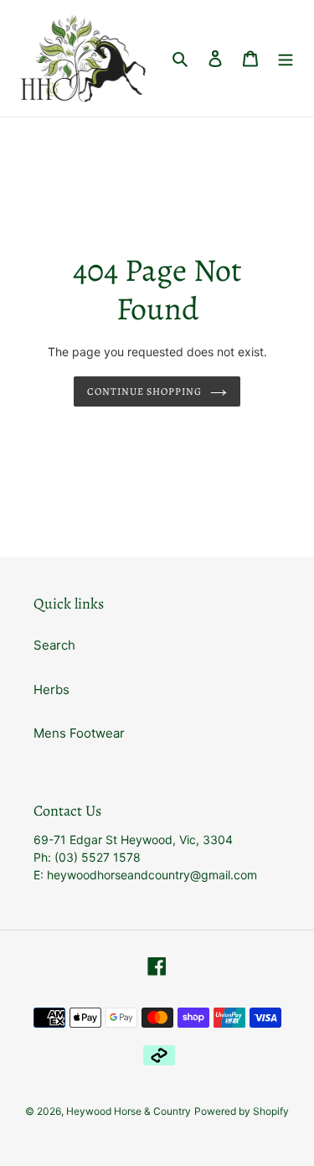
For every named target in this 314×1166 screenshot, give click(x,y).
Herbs (51, 689)
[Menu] (285, 58)
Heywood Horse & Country (128, 1111)
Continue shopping (144, 391)
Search (54, 645)
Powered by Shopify (241, 1111)
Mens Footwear (79, 733)
